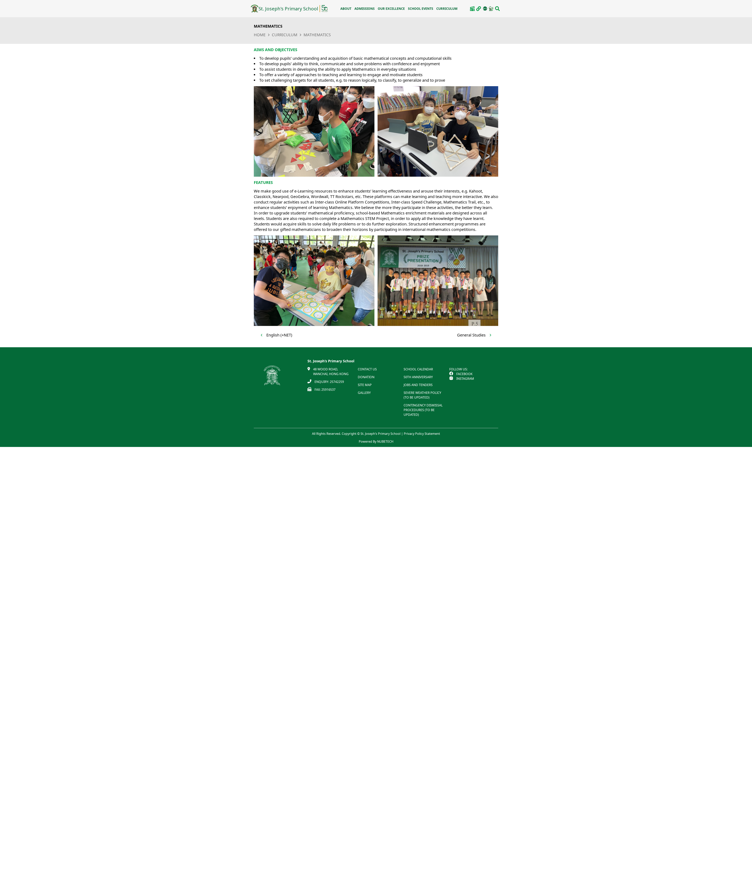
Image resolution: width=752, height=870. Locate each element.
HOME (260, 34)
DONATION (366, 377)
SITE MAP (365, 385)
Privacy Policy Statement (422, 433)
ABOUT (345, 8)
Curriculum (284, 34)
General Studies (471, 335)
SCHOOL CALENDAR (418, 369)
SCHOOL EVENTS (420, 8)
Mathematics (317, 34)
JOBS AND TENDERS (418, 385)
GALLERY (364, 393)
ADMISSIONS (364, 8)
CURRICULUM (446, 8)
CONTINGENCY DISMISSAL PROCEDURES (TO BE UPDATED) (423, 410)
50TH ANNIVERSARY (418, 377)
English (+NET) (279, 335)
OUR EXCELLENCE (391, 8)
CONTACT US (367, 369)
